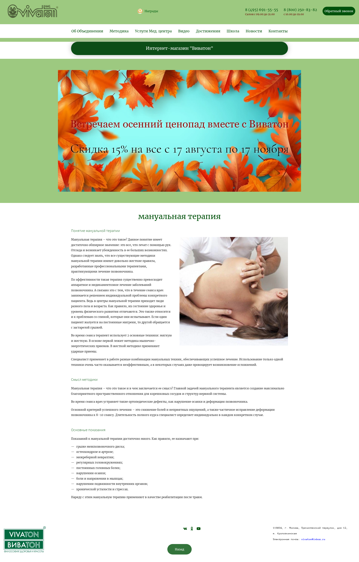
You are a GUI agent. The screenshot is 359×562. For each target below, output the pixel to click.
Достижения (208, 31)
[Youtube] (198, 528)
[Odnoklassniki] (192, 528)
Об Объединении (87, 31)
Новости (254, 31)
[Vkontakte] (185, 528)
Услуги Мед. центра (153, 31)
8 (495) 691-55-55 (261, 9)
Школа (233, 31)
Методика (119, 31)
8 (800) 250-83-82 (300, 9)
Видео (184, 31)
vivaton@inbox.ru (313, 539)
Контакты (278, 31)
